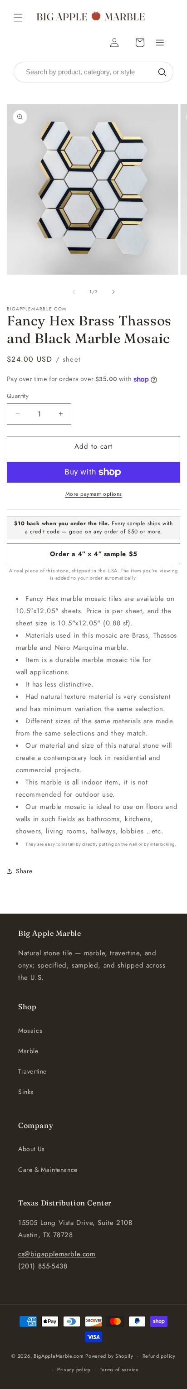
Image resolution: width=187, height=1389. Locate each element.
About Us (31, 1148)
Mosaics (30, 1030)
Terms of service (119, 1369)
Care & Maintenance (48, 1169)
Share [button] (24, 871)
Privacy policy (74, 1369)
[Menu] (160, 43)
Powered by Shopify (109, 1355)
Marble (28, 1050)
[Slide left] (74, 292)
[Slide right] (113, 292)
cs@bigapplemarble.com (57, 1254)
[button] (18, 18)
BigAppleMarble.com (59, 1355)
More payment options (93, 494)
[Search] (162, 72)
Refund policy (159, 1356)
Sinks (26, 1091)
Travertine (32, 1071)
